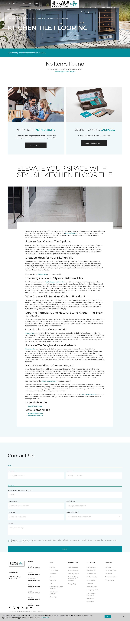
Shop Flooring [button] (40, 10)
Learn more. (45, 618)
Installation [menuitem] (90, 601)
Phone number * (13, 501)
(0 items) (88, 12)
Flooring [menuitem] (52, 567)
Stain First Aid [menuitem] (91, 570)
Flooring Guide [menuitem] (91, 573)
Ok (108, 616)
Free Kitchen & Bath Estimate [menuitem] (56, 587)
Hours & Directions (88, 7)
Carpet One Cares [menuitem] (110, 570)
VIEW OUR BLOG (34, 145)
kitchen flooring (70, 233)
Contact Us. (42, 53)
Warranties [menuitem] (90, 598)
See (29, 406)
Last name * (69, 471)
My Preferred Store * (72, 512)
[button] (81, 12)
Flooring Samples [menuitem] (73, 573)
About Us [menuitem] (108, 567)
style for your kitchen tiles (55, 282)
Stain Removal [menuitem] (91, 567)
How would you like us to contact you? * (20, 490)
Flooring (20, 18)
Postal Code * (12, 512)
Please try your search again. (65, 71)
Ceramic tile (29, 333)
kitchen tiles (42, 274)
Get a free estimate (88, 394)
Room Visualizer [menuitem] (73, 570)
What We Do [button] (26, 10)
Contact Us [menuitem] (108, 573)
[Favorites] (85, 12)
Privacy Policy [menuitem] (109, 580)
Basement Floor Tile (35, 415)
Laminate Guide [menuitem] (92, 586)
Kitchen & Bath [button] (12, 10)
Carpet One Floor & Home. (22, 611)
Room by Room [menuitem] (73, 567)
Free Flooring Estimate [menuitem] (54, 592)
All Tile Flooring (36, 406)
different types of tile (48, 381)
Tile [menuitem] (51, 583)
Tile (27, 18)
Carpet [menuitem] (52, 577)
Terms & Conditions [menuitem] (111, 577)
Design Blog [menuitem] (72, 584)
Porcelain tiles (30, 349)
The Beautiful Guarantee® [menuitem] (91, 594)
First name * (11, 471)
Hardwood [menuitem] (53, 573)
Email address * (71, 501)
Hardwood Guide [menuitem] (92, 577)
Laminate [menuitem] (53, 580)
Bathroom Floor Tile (35, 413)
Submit (65, 549)
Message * (11, 523)
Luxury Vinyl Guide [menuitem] (93, 590)
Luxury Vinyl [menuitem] (54, 570)
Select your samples (92, 143)
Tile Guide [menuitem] (90, 583)
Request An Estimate (107, 7)
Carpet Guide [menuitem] (91, 580)
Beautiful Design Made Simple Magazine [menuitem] (73, 578)
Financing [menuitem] (53, 597)
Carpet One (11, 18)
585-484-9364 (33, 3)
